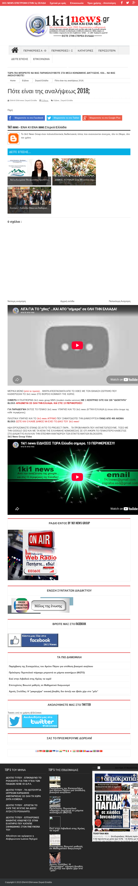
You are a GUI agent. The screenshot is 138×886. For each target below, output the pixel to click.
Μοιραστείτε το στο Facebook (29, 118)
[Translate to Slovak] (91, 751)
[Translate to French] (37, 751)
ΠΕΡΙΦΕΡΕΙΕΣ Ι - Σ (62, 50)
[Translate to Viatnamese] (101, 751)
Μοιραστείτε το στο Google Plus (105, 118)
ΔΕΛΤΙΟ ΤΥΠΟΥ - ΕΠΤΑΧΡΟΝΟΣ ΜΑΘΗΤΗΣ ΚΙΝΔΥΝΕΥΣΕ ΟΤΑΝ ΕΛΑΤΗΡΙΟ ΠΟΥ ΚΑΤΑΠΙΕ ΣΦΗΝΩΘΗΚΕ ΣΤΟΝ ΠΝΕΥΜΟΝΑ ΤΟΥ (23, 823)
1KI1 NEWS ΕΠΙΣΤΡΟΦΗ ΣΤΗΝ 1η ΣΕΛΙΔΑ (24, 3)
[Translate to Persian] (74, 751)
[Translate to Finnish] (57, 751)
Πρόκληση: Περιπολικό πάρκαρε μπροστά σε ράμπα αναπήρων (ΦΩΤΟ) (47, 672)
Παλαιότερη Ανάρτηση (119, 301)
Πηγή (10, 110)
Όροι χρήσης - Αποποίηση (102, 3)
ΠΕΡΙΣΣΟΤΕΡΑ (107, 50)
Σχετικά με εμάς (58, 3)
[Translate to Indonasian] (64, 751)
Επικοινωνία (76, 3)
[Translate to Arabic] (47, 751)
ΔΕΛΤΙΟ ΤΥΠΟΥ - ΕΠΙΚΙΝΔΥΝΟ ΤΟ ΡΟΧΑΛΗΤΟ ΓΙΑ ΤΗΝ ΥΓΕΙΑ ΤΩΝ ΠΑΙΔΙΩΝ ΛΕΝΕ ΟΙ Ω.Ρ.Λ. (23, 780)
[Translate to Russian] (87, 751)
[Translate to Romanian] (84, 751)
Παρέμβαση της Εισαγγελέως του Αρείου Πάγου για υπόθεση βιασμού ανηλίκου (51, 666)
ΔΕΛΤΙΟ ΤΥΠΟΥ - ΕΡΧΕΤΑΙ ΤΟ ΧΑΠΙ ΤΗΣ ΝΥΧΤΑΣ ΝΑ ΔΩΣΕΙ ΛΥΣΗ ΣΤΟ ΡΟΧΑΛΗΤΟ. (21, 808)
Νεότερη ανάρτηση (17, 301)
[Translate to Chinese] (50, 751)
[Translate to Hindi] (60, 751)
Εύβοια (56, 100)
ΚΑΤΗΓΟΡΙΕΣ (85, 50)
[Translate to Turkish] (43, 751)
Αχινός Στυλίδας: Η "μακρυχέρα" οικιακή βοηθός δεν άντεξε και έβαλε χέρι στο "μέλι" (53, 691)
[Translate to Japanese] (70, 751)
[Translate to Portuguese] (80, 751)
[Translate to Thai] (97, 751)
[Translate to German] (40, 751)
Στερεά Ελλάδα (67, 100)
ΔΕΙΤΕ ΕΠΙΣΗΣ (19, 59)
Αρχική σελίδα (67, 301)
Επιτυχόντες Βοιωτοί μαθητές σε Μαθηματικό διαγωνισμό (39, 685)
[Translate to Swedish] (94, 751)
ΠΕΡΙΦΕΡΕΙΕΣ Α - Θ (34, 50)
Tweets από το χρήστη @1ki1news (25, 712)
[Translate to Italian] (67, 751)
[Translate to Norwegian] (77, 751)
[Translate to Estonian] (54, 751)
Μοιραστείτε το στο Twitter (66, 118)
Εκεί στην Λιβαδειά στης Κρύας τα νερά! (30, 679)
